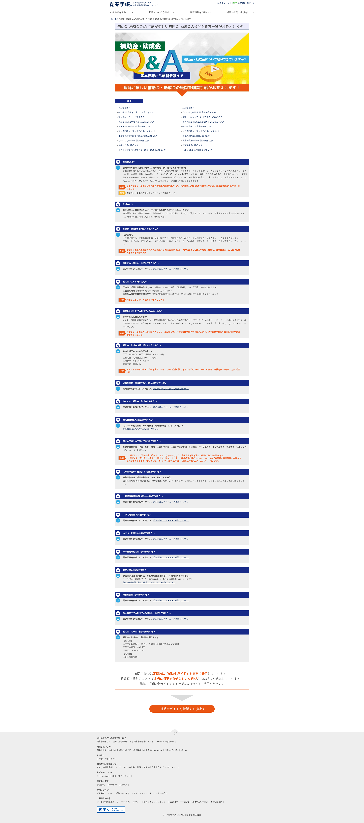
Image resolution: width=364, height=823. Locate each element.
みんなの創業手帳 (105, 767)
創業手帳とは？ (104, 741)
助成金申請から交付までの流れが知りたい (201, 131)
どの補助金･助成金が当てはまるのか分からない (203, 122)
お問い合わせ (121, 793)
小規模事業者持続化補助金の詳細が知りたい (138, 136)
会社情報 (101, 785)
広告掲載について (105, 793)
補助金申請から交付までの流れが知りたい (137, 131)
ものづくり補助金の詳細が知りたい (134, 140)
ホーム (114, 19)
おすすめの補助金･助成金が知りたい (134, 126)
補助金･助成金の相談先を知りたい (197, 150)
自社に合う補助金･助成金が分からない (199, 112)
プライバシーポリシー (131, 802)
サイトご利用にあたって (108, 802)
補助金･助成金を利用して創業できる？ (135, 112)
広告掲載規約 (216, 802)
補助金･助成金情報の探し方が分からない (136, 122)
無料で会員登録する (122, 741)
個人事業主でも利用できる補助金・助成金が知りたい (142, 150)
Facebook (105, 776)
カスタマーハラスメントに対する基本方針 (189, 802)
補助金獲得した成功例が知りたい (197, 126)
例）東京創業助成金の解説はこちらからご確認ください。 (149, 582)
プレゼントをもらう (165, 741)
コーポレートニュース (107, 759)
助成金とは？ (188, 108)
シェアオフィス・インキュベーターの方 (148, 793)
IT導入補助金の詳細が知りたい (196, 136)
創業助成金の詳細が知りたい (131, 145)
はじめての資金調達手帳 (176, 750)
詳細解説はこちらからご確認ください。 (171, 269)
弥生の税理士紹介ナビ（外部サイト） (160, 767)
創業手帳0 (101, 750)
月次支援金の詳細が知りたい (195, 145)
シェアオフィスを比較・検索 (128, 767)
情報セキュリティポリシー (155, 802)
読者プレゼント (224, 3)
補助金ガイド (125, 750)
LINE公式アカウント (121, 776)
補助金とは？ (124, 108)
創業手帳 (112, 750)
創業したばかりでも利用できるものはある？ (202, 117)
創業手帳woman (155, 750)
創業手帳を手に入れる (144, 741)
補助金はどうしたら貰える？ (131, 117)
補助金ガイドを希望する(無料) (182, 709)
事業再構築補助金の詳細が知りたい (198, 140)
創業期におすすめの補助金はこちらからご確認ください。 (152, 193)
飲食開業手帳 (139, 750)
